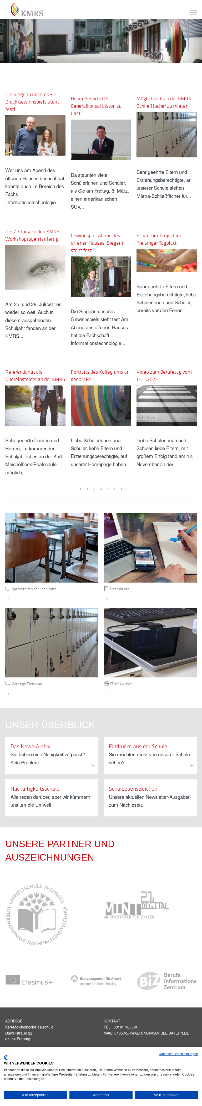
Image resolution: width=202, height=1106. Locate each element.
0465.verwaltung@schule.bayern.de (151, 1033)
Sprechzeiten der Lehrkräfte (34, 588)
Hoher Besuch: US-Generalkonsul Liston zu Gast (96, 105)
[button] (193, 12)
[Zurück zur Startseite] (24, 9)
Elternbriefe (119, 588)
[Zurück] (80, 489)
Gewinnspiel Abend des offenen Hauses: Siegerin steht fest (97, 242)
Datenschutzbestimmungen (178, 1053)
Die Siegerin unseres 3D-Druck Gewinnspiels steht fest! (32, 101)
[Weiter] (121, 489)
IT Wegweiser (121, 683)
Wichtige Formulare (27, 683)
